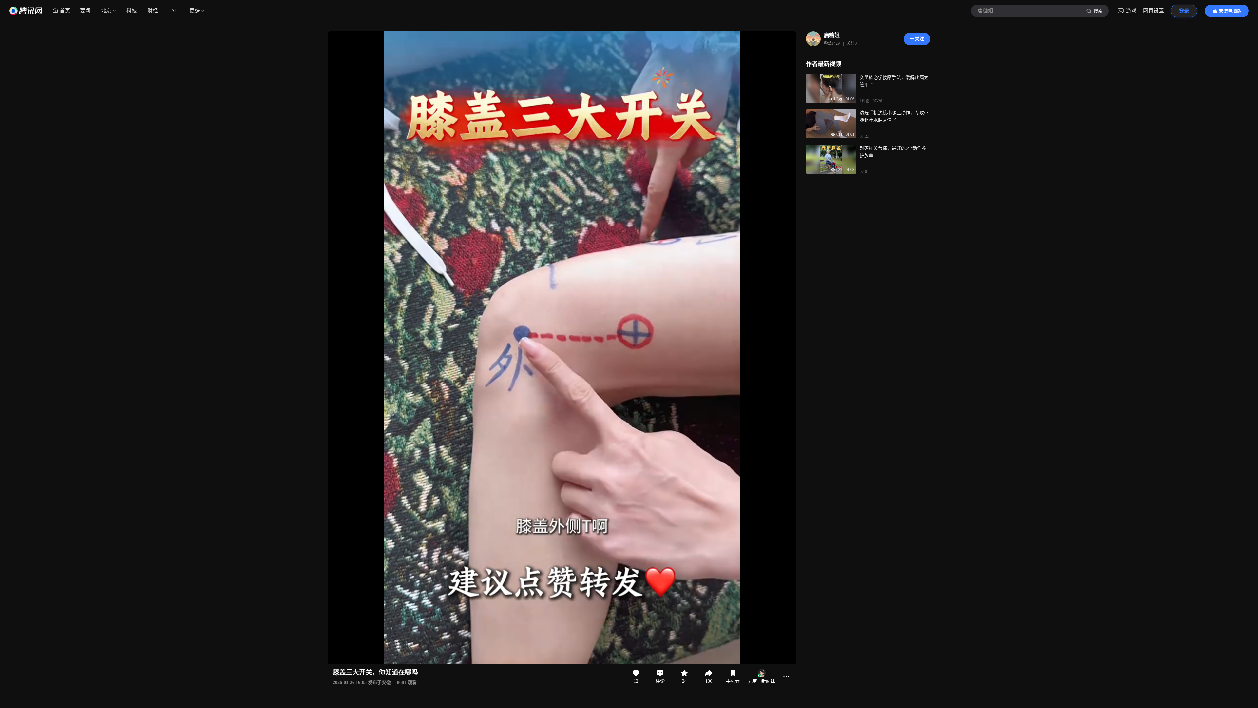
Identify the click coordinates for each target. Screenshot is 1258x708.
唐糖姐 (832, 35)
